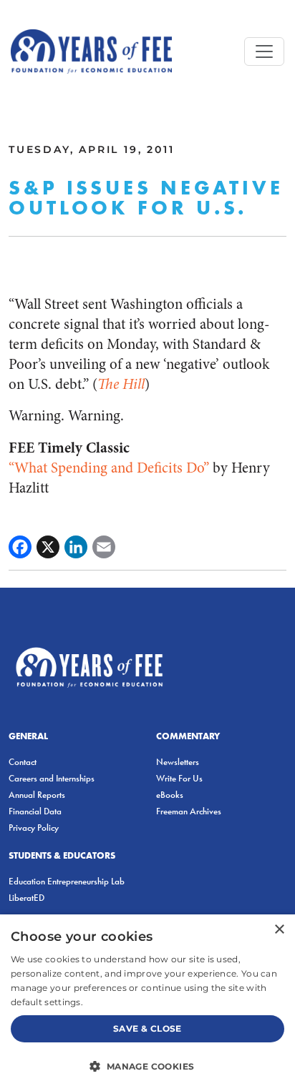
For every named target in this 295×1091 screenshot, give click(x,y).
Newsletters (177, 761)
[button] (147, 1066)
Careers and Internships (52, 778)
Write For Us (179, 778)
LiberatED (26, 897)
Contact (23, 761)
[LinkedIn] (75, 546)
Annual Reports (37, 794)
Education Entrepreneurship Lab (67, 881)
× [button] (279, 929)
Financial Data (35, 811)
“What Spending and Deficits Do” (109, 468)
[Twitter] (48, 546)
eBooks (169, 794)
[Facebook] (20, 546)
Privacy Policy (34, 827)
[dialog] (147, 1002)
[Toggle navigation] (264, 51)
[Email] (103, 546)
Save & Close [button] (147, 1028)
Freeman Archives (188, 811)
